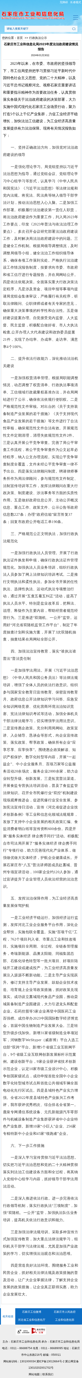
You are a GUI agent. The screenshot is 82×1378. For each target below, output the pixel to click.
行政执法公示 (38, 38)
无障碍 (64, 2)
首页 (20, 38)
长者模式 (75, 2)
